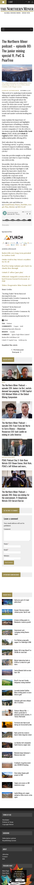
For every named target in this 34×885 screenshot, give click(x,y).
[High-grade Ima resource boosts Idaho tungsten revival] (7, 736)
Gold (21, 326)
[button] (3, 2)
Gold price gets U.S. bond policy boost (21, 601)
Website (6, 556)
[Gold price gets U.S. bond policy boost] (7, 604)
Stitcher (12, 207)
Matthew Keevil (14, 90)
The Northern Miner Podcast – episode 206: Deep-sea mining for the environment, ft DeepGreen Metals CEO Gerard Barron (15, 496)
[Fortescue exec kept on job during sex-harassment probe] (7, 726)
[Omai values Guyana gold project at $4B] (7, 777)
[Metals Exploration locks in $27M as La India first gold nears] (7, 664)
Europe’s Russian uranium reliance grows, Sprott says (22, 611)
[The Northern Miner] (17, 10)
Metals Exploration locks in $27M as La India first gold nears (22, 662)
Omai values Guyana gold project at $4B (21, 774)
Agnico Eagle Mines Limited (20, 334)
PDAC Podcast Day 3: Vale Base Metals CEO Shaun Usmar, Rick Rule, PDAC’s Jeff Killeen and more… (17, 463)
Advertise (5, 854)
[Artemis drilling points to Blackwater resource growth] (7, 624)
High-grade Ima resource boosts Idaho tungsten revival (23, 734)
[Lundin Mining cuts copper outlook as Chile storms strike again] (7, 797)
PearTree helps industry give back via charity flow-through (17, 267)
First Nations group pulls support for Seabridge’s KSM (22, 641)
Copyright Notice (8, 824)
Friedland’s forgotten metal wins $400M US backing (22, 764)
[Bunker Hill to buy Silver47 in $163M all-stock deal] (7, 654)
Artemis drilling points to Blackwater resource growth (22, 621)
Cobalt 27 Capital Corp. (9, 340)
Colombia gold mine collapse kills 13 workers (22, 701)
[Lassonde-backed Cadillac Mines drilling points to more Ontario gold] (7, 694)
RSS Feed (21, 207)
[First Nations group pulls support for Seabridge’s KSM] (7, 644)
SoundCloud (9, 205)
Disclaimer (5, 820)
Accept (20, 880)
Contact (5, 857)
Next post (15, 352)
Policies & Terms (7, 822)
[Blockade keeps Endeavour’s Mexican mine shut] (7, 757)
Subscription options (9, 838)
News (3, 382)
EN (29, 3)
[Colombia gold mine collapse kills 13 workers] (7, 704)
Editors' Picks (6, 457)
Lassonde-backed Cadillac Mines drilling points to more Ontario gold (22, 692)
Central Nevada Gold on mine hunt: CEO (22, 671)
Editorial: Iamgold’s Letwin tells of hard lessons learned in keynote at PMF (16, 278)
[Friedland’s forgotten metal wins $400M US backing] (7, 767)
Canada (12, 332)
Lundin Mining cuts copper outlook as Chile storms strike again (23, 795)
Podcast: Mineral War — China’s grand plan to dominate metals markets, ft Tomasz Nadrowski (22, 714)
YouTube (24, 205)
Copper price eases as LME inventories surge (22, 784)
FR (32, 3)
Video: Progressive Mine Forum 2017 (17, 285)
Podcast (9, 323)
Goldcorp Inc (23, 340)
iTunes (17, 205)
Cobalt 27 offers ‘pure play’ (12, 272)
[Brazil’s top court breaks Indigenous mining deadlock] (7, 684)
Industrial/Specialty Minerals (11, 329)
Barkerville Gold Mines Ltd (10, 337)
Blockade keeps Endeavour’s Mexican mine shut (22, 754)
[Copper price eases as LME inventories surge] (7, 787)
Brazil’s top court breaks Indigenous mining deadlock (22, 681)
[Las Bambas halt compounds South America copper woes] (7, 746)
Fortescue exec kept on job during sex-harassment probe (23, 724)
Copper (16, 326)
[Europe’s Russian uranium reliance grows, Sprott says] (7, 614)
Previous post (18, 350)
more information (20, 877)
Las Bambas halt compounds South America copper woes (22, 744)
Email (6, 550)
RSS (3, 859)
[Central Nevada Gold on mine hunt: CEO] (7, 674)
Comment (7, 529)
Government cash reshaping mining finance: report (21, 632)
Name (6, 544)
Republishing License (9, 840)
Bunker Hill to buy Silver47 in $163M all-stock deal (22, 651)
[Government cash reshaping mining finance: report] (7, 634)
